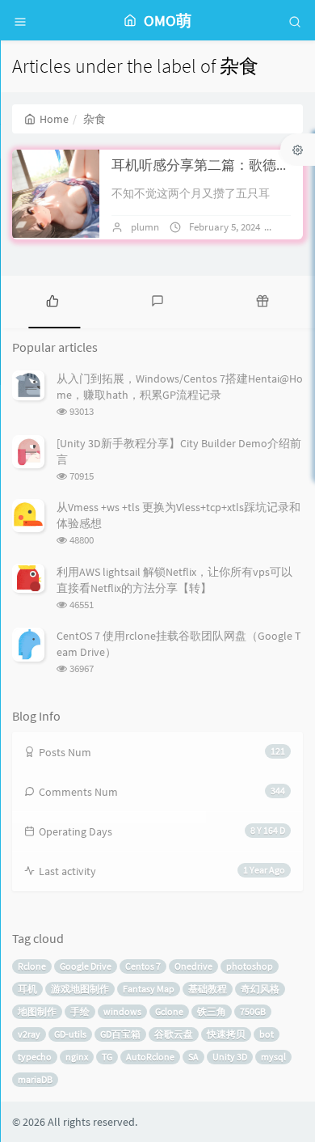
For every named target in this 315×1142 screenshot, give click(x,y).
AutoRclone (150, 1057)
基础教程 (207, 989)
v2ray (29, 1034)
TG (107, 1057)
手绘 (80, 1011)
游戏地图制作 (80, 989)
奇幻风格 (260, 989)
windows (122, 1011)
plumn (145, 227)
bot (266, 1034)
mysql (273, 1057)
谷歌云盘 (173, 1034)
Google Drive (85, 966)
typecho (35, 1057)
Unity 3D (229, 1057)
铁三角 (211, 1011)
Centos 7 (143, 966)
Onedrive (193, 966)
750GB (253, 1011)
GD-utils (70, 1034)
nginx (76, 1057)
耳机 (27, 989)
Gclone (169, 1011)
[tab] (52, 300)
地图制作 (37, 1011)
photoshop (249, 966)
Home (54, 119)
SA (193, 1057)
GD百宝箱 (120, 1034)
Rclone (32, 966)
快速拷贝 (226, 1034)
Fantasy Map (148, 989)
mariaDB (35, 1079)
